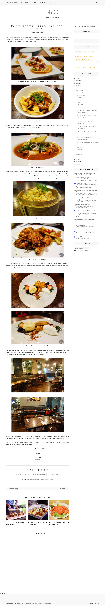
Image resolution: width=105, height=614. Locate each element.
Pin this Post (55, 474)
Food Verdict (24, 2)
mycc (52, 12)
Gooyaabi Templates (37, 603)
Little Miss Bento (80, 225)
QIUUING (78, 231)
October (79, 92)
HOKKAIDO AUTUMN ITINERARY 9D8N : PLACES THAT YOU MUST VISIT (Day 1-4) (86, 194)
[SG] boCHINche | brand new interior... (15, 523)
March (79, 152)
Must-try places (93, 62)
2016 (77, 80)
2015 (77, 83)
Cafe (76, 54)
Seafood (36, 479)
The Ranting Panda (81, 183)
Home (8, 2)
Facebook (37, 459)
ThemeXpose (20, 603)
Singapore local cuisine (87, 64)
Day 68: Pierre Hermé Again (82, 238)
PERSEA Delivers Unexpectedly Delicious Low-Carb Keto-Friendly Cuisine (86, 201)
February (79, 154)
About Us (15, 2)
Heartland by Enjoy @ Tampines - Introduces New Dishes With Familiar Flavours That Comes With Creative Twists (86, 179)
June (78, 102)
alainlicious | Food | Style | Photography (83, 198)
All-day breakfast (79, 51)
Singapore (41, 479)
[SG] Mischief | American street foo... (37, 523)
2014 (77, 85)
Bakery (87, 51)
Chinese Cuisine (82, 54)
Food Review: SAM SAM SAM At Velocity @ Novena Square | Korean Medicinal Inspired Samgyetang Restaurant (86, 186)
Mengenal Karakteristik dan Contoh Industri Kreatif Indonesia (84, 207)
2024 (77, 78)
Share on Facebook (24, 474)
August (79, 97)
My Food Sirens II (80, 236)
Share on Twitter (40, 474)
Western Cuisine (49, 479)
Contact (43, 2)
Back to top (94, 603)
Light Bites (77, 62)
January (79, 156)
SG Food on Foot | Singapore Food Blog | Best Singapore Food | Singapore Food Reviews (85, 175)
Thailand (77, 67)
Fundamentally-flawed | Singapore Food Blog (85, 220)
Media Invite (84, 62)
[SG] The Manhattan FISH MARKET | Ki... (59, 523)
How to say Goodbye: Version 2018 (84, 222)
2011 (77, 164)
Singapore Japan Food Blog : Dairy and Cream (86, 191)
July (78, 100)
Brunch (92, 51)
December (80, 88)
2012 (77, 161)
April (78, 149)
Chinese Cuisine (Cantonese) (81, 56)
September (80, 95)
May (78, 147)
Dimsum (77, 59)
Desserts (91, 56)
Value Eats (83, 67)
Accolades (34, 2)
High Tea (83, 59)
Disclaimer (51, 2)
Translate (86, 250)
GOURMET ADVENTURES (83, 205)
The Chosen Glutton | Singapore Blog (86, 210)
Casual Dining (30, 479)
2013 (77, 159)
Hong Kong (89, 59)
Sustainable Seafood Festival (24, 39)
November (80, 90)
